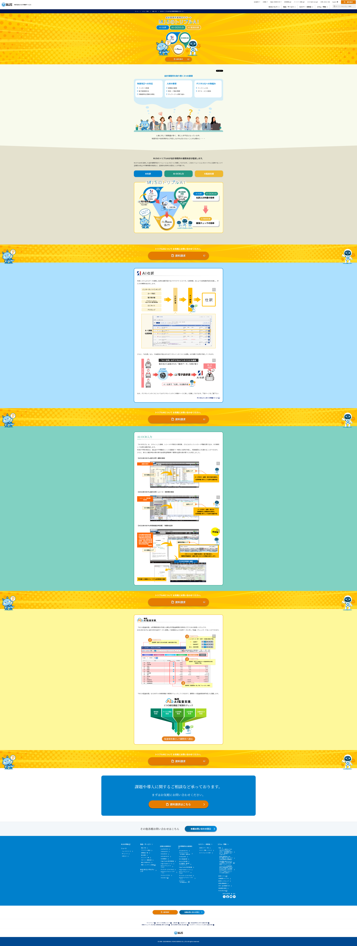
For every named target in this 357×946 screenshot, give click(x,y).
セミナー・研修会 (204, 844)
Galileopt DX (164, 851)
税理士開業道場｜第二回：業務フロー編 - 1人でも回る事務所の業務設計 (226, 858)
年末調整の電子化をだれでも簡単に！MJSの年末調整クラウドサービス (225, 863)
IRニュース (125, 853)
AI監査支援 (209, 173)
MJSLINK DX (164, 853)
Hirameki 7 (164, 877)
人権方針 (175, 923)
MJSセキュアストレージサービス (168, 872)
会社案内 (256, 2)
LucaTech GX (164, 849)
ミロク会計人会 (311, 2)
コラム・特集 (145, 11)
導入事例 (143, 855)
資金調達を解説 (222, 888)
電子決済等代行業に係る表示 (179, 925)
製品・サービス (145, 844)
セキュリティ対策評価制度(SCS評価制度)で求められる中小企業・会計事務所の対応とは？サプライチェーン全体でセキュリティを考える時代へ (226, 869)
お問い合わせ (324, 2)
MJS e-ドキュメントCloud (166, 866)
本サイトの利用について (163, 923)
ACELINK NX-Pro (183, 850)
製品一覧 (143, 847)
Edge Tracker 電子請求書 (167, 861)
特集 (219, 847)
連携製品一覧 (144, 852)
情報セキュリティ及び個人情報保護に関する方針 (155, 925)
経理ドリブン (221, 876)
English (334, 2)
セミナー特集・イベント (205, 850)
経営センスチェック (223, 881)
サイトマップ (150, 923)
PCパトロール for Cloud (167, 869)
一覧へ (234, 893)
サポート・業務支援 (146, 860)
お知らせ (124, 856)
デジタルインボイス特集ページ (207, 398)
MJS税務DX (164, 858)
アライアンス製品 (145, 850)
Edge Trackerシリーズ (166, 863)
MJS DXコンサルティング (147, 870)
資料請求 (179, 59)
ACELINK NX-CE (165, 856)
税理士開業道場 (222, 883)
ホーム (136, 11)
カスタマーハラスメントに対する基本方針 (201, 925)
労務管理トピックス (223, 878)
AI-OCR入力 (178, 173)
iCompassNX (182, 856)
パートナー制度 (298, 2)
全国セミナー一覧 (204, 847)
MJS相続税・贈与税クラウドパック (184, 864)
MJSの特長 (124, 844)
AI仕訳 (148, 173)
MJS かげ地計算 (183, 861)
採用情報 (286, 2)
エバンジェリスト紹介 (205, 852)
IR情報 (264, 2)
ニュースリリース (126, 851)
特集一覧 (154, 11)
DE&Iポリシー (184, 923)
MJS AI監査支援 (183, 859)
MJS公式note (221, 890)
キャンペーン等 (145, 857)
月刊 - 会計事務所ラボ (224, 885)
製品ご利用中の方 (275, 2)
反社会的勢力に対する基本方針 (199, 923)
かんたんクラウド (165, 875)
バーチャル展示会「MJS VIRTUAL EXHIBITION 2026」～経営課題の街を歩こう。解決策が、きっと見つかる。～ (226, 852)
